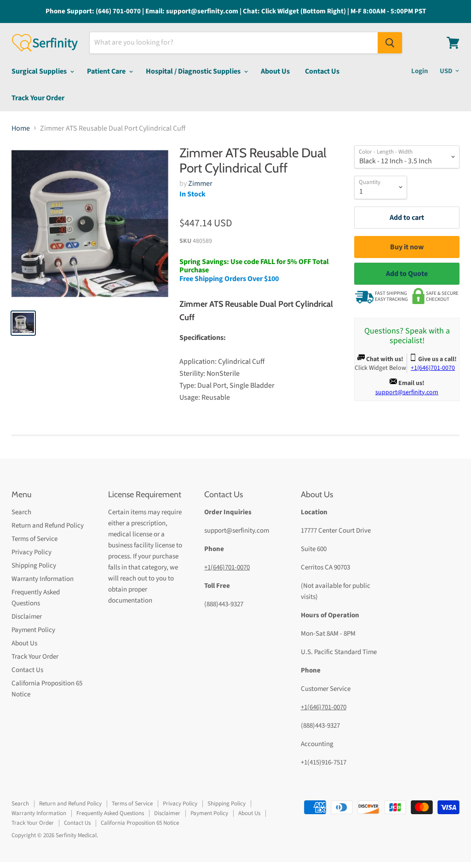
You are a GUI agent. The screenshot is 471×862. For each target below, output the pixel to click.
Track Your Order (37, 98)
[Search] (390, 42)
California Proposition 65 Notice (140, 823)
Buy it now (407, 247)
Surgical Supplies (39, 71)
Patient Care (107, 71)
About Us (275, 71)
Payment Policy (33, 630)
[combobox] (234, 42)
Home (20, 128)
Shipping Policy (33, 565)
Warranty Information (42, 579)
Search (21, 512)
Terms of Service (34, 539)
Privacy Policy (31, 552)
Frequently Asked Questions (110, 813)
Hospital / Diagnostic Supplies (194, 71)
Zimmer (200, 183)
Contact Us (322, 71)
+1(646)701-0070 (227, 567)
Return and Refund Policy (47, 525)
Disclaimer (26, 616)
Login (419, 71)
